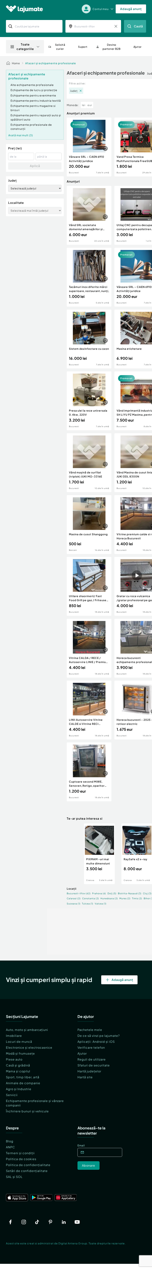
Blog (9, 1141)
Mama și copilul (18, 1071)
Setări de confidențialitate (27, 1171)
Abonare (88, 1165)
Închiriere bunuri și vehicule (27, 1111)
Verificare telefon (91, 1047)
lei (83, 105)
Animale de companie (23, 1083)
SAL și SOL (14, 1177)
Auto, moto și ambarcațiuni (27, 1030)
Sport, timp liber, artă (22, 1077)
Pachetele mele (89, 1030)
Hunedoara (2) (109, 898)
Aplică (35, 166)
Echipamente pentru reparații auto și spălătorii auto (36, 117)
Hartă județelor (89, 1071)
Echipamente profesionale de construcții (31, 126)
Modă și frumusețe (20, 1053)
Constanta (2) (90, 898)
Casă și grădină (18, 1065)
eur (89, 105)
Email (81, 1145)
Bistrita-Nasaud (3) (129, 893)
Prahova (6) (99, 893)
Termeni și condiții (20, 1153)
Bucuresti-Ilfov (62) (79, 893)
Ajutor (82, 1053)
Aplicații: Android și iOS (96, 1041)
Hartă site (85, 1077)
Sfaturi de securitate (93, 1065)
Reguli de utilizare (91, 1059)
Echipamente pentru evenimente (33, 95)
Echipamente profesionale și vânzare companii (35, 1103)
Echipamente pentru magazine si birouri (33, 107)
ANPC (10, 1147)
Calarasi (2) (74, 898)
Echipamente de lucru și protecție (34, 90)
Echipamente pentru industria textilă (36, 100)
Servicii (12, 1095)
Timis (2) (137, 898)
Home (16, 63)
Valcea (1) (100, 903)
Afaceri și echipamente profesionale (50, 63)
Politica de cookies (21, 1159)
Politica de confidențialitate (28, 1165)
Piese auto (14, 1059)
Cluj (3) (147, 893)
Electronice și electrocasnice (29, 1047)
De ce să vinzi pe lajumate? (98, 1036)
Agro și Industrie (18, 1089)
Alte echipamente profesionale (32, 84)
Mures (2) (124, 898)
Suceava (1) (73, 903)
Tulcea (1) (87, 903)
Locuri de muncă (19, 1041)
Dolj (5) (112, 893)
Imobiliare (14, 1036)
